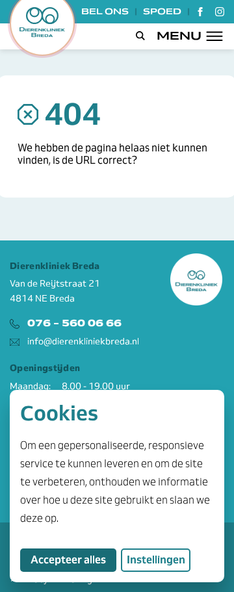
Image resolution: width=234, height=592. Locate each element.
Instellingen (156, 560)
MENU (179, 36)
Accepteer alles (73, 559)
